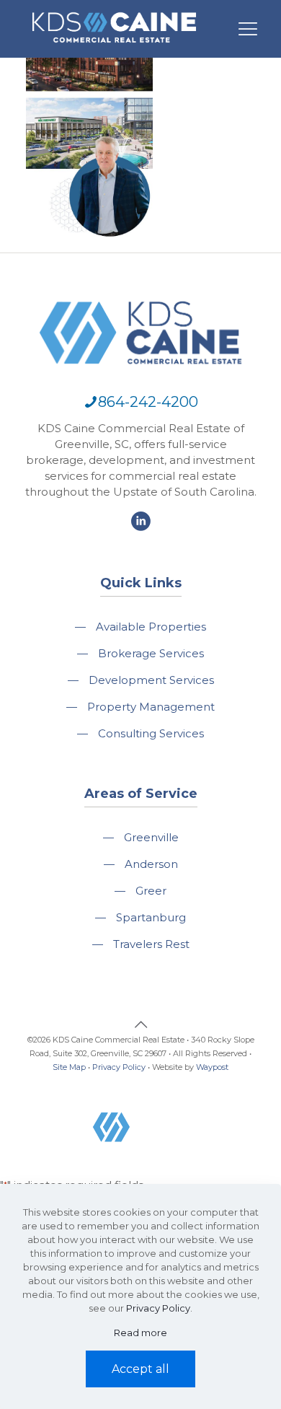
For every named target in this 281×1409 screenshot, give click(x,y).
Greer (150, 890)
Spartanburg (151, 917)
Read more (140, 1332)
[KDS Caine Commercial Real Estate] (114, 49)
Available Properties (151, 626)
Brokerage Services (151, 653)
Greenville (151, 837)
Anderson (151, 864)
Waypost (212, 1067)
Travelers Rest (151, 944)
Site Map (69, 1067)
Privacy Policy (119, 1067)
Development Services (151, 680)
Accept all (140, 1369)
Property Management (151, 707)
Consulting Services (151, 733)
